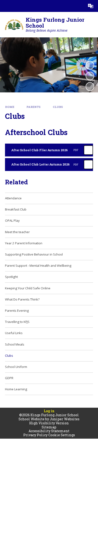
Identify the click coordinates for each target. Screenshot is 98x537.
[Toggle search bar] (79, 6)
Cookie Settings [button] (61, 435)
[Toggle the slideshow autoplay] (90, 65)
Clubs (58, 107)
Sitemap (49, 427)
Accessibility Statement (49, 431)
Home (9, 107)
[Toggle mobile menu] (6, 6)
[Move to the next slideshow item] (90, 86)
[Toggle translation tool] (91, 6)
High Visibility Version (49, 423)
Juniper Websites (64, 419)
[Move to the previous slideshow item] (90, 76)
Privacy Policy (35, 435)
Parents (33, 107)
